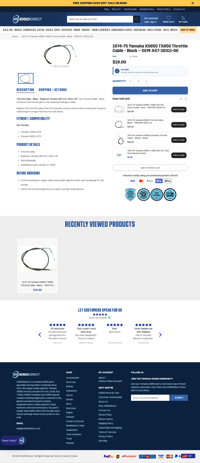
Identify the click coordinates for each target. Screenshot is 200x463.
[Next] (186, 99)
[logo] (27, 19)
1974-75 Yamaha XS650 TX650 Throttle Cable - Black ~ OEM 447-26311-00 (37, 284)
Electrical (66, 30)
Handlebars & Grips (121, 30)
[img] (100, 314)
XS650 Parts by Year (109, 392)
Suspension (140, 30)
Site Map (103, 440)
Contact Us (179, 9)
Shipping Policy (147, 9)
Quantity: (119, 81)
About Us (103, 401)
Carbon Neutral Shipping (110, 427)
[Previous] (181, 99)
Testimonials (130, 9)
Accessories (72, 377)
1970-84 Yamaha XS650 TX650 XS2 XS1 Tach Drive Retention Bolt (148, 151)
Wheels (174, 30)
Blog (107, 9)
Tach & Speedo (154, 30)
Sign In (102, 377)
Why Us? (116, 9)
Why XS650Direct (108, 405)
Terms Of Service (107, 432)
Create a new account (110, 381)
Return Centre (106, 419)
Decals (49, 30)
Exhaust (86, 30)
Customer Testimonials (110, 397)
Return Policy (163, 9)
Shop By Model (188, 30)
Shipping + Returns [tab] (53, 90)
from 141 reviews (98, 317)
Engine (77, 30)
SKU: (115, 56)
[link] (26, 78)
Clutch (41, 30)
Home (14, 36)
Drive (57, 30)
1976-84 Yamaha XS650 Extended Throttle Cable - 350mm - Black (147, 136)
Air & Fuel (8, 30)
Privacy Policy (106, 436)
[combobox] (188, 456)
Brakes (18, 30)
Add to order (179, 109)
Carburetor (29, 30)
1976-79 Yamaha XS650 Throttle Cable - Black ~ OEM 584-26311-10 (145, 121)
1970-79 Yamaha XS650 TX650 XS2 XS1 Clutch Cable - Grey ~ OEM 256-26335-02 (146, 106)
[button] (40, 335)
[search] (136, 19)
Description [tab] (25, 90)
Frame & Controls (101, 30)
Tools (166, 30)
